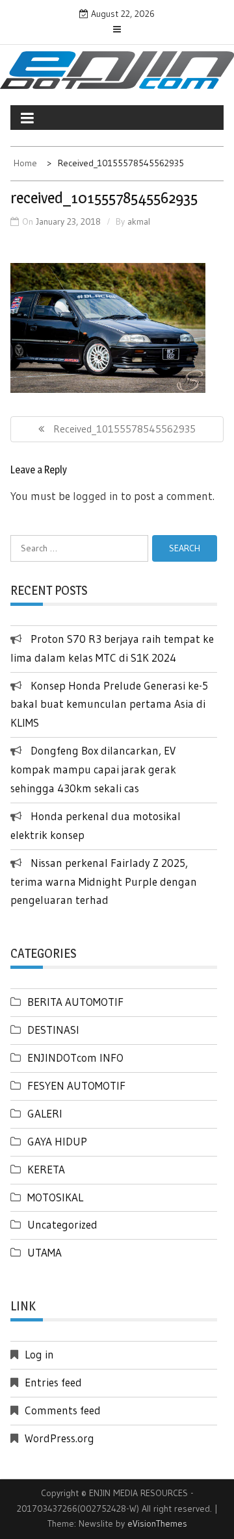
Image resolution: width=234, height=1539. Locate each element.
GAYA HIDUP (57, 1141)
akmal (138, 221)
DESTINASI (53, 1029)
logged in (95, 496)
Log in (39, 1354)
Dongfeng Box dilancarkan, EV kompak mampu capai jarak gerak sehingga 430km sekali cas (93, 769)
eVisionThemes (157, 1523)
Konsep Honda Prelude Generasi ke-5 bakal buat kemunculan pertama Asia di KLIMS (109, 704)
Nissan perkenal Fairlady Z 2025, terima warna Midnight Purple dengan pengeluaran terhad (103, 881)
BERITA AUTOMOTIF (75, 1001)
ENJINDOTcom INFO (75, 1057)
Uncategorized (62, 1224)
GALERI (44, 1113)
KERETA (46, 1169)
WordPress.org (59, 1438)
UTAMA (44, 1252)
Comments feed (63, 1410)
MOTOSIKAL (55, 1197)
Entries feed (53, 1382)
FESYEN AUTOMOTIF (76, 1085)
